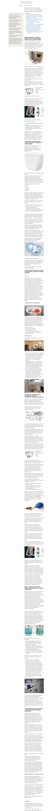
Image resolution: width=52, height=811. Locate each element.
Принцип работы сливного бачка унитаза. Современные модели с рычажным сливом (34, 15)
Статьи (29, 5)
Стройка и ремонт (26, 2)
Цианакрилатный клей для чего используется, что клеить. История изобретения (15, 32)
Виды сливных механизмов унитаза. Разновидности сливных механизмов (33, 27)
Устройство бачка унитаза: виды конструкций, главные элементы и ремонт (34, 20)
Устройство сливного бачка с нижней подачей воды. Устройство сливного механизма (34, 25)
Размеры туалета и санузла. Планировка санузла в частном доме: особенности (15, 17)
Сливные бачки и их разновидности (34, 21)
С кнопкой (29, 33)
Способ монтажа (30, 23)
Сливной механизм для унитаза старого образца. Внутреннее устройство (33, 30)
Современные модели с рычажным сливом (35, 31)
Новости (26, 5)
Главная (21, 5)
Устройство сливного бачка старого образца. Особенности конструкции (34, 17)
